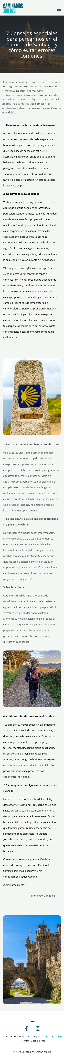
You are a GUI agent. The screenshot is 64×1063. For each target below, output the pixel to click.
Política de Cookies (52, 1036)
